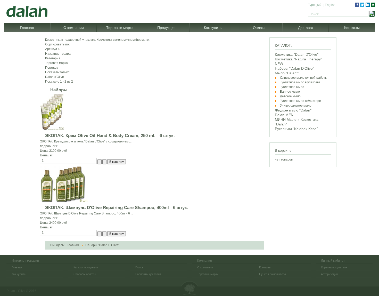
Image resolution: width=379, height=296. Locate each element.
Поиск (139, 267)
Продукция (166, 28)
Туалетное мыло (292, 87)
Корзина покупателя (334, 267)
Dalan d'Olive (189, 288)
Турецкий (315, 5)
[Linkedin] (368, 5)
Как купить (212, 28)
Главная (27, 28)
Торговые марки (120, 28)
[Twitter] (362, 5)
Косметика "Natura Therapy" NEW (298, 61)
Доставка (305, 28)
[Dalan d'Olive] (50, 8)
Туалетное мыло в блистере (300, 101)
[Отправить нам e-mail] (373, 5)
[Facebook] (357, 5)
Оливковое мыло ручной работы (303, 77)
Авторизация (329, 274)
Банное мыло (290, 91)
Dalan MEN (284, 115)
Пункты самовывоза (272, 274)
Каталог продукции (85, 267)
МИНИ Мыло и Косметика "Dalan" (296, 121)
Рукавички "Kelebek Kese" (296, 129)
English (330, 5)
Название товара (58, 53)
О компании (73, 28)
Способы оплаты (84, 274)
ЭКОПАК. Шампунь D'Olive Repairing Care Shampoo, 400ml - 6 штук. (116, 207)
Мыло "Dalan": (287, 73)
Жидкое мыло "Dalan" (293, 110)
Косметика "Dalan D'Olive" (296, 54)
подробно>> (49, 146)
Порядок (51, 67)
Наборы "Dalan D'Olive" (294, 68)
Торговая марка (56, 63)
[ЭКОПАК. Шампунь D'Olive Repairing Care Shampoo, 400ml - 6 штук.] (64, 184)
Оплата (259, 28)
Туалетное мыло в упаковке (300, 82)
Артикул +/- (53, 49)
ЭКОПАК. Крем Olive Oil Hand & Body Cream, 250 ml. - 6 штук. (110, 135)
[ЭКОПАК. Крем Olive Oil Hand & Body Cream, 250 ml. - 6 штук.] (52, 112)
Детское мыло (290, 96)
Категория (52, 58)
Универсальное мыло (295, 105)
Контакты (352, 28)
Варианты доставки (148, 274)
